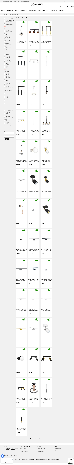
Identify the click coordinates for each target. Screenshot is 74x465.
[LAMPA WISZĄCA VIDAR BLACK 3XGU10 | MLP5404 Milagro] (21, 59)
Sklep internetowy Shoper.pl (37, 464)
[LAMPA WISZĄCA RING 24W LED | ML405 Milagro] (33, 89)
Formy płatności (23, 448)
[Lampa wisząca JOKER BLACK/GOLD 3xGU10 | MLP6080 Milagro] (21, 89)
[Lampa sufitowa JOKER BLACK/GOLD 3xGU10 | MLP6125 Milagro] (21, 387)
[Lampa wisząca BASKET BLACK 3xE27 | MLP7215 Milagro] (46, 119)
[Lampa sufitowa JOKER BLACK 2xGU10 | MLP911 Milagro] (33, 357)
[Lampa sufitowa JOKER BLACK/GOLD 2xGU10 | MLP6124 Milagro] (46, 357)
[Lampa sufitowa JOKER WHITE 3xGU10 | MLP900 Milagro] (33, 59)
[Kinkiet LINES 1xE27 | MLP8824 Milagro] (21, 208)
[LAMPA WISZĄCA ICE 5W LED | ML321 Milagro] (46, 387)
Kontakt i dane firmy (57, 448)
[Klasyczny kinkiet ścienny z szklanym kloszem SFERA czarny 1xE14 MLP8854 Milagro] (21, 357)
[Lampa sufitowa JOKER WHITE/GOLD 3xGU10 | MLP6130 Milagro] (21, 119)
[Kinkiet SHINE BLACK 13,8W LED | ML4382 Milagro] (21, 238)
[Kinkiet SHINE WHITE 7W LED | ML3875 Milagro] (46, 298)
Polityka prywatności (41, 448)
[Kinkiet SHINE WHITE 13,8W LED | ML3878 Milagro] (21, 298)
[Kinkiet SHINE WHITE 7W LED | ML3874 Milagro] (33, 298)
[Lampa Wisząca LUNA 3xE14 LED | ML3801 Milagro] (21, 30)
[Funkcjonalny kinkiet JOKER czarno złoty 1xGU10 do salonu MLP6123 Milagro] (46, 149)
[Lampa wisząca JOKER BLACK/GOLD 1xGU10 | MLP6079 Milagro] (21, 417)
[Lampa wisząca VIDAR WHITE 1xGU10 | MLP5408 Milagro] (46, 59)
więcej (5, 26)
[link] (8, 18)
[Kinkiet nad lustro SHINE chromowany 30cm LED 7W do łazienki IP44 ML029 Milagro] (33, 208)
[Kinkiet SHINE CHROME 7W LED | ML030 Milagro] (46, 268)
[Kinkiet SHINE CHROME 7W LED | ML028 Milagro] (33, 268)
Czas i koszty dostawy (24, 451)
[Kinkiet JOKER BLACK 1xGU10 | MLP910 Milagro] (33, 178)
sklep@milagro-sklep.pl (7, 1)
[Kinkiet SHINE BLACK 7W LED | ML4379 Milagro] (46, 238)
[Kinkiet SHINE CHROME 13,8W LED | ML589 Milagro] (21, 268)
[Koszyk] (72, 6)
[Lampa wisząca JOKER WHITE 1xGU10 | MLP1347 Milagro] (33, 119)
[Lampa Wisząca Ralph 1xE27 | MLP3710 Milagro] (46, 89)
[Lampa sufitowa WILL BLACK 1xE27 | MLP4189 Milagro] (33, 387)
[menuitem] (7, 10)
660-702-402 (45, 459)
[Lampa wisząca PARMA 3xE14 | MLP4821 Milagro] (46, 30)
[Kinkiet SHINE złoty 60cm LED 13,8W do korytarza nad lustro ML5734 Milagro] (21, 327)
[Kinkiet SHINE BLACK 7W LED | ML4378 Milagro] (33, 238)
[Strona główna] (37, 4)
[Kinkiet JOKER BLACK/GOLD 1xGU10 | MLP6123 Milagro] (46, 178)
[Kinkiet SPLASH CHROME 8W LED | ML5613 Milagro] (33, 327)
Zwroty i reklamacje (40, 451)
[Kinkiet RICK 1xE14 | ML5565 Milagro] (46, 208)
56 (39, 438)
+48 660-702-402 (16, 1)
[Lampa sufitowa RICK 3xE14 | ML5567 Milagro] (33, 30)
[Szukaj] (67, 6)
